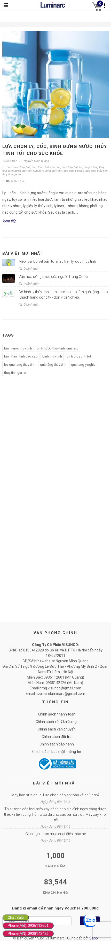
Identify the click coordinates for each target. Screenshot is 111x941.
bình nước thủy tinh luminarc (26, 171)
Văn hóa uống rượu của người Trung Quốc (53, 277)
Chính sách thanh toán (56, 714)
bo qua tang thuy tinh (19, 365)
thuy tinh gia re (11, 174)
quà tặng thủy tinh (96, 171)
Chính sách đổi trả (57, 737)
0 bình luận (31, 268)
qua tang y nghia (74, 171)
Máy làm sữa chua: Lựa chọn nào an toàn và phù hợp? (55, 795)
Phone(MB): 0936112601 (28, 925)
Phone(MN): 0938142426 (28, 933)
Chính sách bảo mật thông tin (56, 752)
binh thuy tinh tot (72, 167)
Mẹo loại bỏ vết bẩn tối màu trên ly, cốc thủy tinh (57, 261)
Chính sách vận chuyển (57, 729)
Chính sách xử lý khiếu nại (56, 722)
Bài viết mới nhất (22, 253)
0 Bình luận (17, 181)
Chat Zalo (16, 917)
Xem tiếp (10, 221)
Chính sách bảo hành (56, 744)
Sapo (93, 938)
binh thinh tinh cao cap (46, 167)
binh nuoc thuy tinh (18, 167)
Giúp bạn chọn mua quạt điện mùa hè (55, 834)
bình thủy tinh (53, 171)
